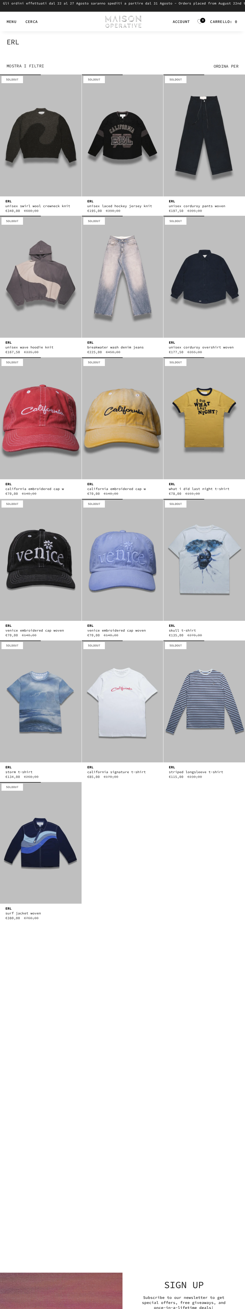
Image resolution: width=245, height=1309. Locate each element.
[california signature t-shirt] (122, 701)
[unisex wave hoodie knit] (41, 277)
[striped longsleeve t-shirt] (204, 701)
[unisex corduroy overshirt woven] (204, 277)
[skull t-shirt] (204, 560)
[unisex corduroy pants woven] (204, 135)
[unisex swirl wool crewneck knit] (41, 135)
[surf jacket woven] (41, 843)
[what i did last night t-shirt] (204, 418)
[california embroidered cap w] (41, 418)
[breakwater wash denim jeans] (122, 277)
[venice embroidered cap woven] (41, 560)
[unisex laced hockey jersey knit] (122, 135)
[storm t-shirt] (41, 701)
